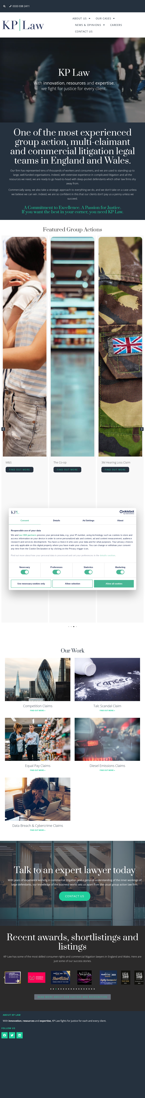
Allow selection (72, 583)
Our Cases (103, 18)
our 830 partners (28, 535)
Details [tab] (56, 520)
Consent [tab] (25, 520)
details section (107, 555)
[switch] (57, 572)
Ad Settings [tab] (88, 520)
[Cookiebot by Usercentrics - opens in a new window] (121, 512)
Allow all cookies (114, 583)
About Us (79, 18)
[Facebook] (4, 1035)
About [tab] (120, 520)
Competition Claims (37, 705)
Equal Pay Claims (37, 765)
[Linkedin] (19, 1035)
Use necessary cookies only (31, 583)
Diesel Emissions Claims (107, 765)
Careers (116, 25)
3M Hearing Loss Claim (68, 462)
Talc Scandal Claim (107, 705)
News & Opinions (88, 25)
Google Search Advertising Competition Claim (118, 464)
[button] (4, 6)
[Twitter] (12, 1035)
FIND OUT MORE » (37, 710)
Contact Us (84, 31)
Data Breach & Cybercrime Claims (37, 825)
